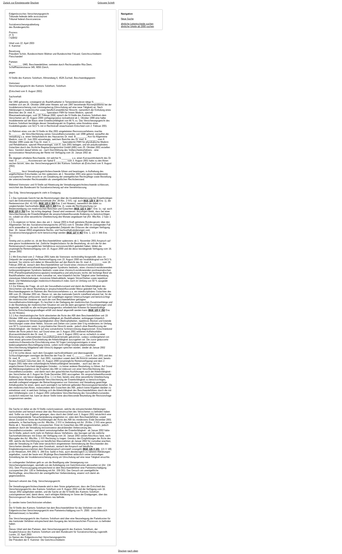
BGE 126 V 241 (91, 449)
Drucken (34, 2)
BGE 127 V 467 (75, 232)
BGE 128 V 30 (91, 200)
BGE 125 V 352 (17, 211)
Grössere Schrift (106, 2)
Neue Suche (127, 18)
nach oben (132, 551)
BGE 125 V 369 (47, 203)
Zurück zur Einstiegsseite (16, 2)
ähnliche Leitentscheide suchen (137, 23)
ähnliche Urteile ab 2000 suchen (137, 26)
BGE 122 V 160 (82, 208)
